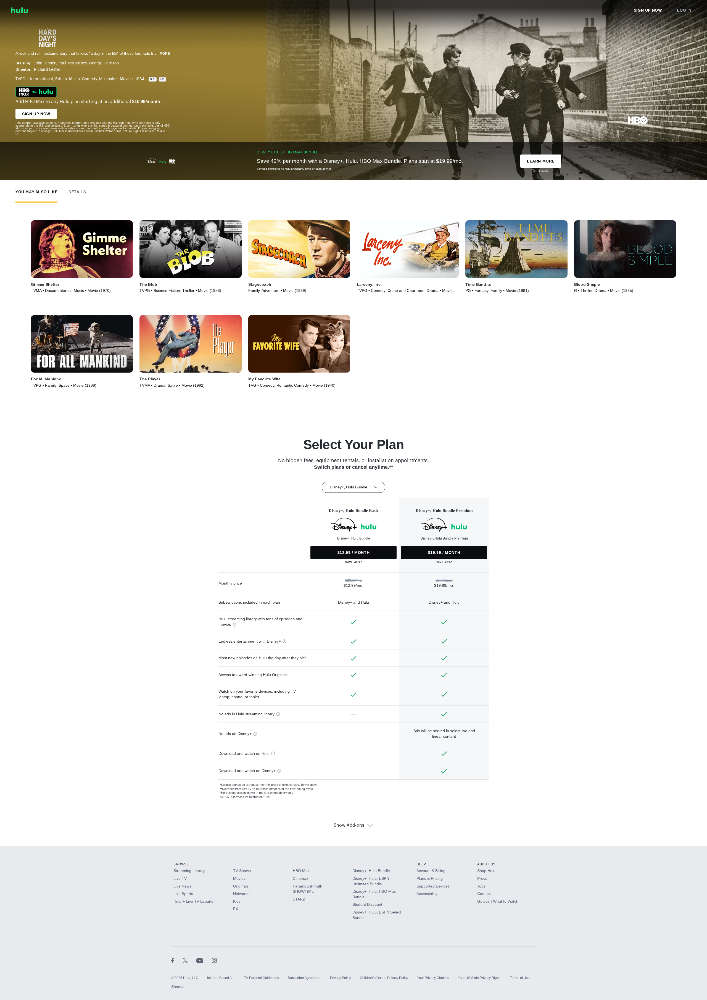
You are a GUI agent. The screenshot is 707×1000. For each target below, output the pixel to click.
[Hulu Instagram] (214, 960)
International (41, 79)
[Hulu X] (189, 960)
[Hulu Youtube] (204, 960)
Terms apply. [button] (309, 785)
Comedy (89, 79)
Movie (125, 79)
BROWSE (181, 864)
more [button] (165, 54)
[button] (36, 190)
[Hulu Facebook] (177, 960)
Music (74, 79)
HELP (421, 864)
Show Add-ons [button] (349, 825)
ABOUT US (486, 864)
